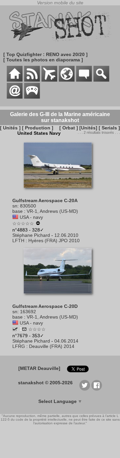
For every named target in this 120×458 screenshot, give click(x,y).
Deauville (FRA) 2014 (51, 346)
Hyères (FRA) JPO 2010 (54, 240)
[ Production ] (37, 127)
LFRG (18, 346)
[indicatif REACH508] (15, 329)
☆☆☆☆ (37, 329)
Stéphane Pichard (31, 235)
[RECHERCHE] (101, 80)
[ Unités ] (10, 127)
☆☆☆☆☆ (23, 223)
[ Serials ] (109, 127)
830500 (28, 205)
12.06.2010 (66, 235)
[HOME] (15, 80)
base (17, 211)
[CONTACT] (15, 97)
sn (14, 205)
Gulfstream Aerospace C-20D (45, 306)
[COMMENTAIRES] (84, 80)
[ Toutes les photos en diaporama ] (43, 59)
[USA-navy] (15, 217)
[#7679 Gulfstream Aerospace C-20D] (60, 297)
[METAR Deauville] (39, 368)
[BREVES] (32, 80)
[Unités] (88, 127)
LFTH (18, 240)
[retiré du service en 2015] (38, 223)
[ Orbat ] (68, 127)
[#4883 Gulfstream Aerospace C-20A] (60, 191)
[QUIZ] (32, 97)
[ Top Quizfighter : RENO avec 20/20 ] (45, 54)
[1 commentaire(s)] (24, 329)
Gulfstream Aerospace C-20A (45, 200)
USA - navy (31, 217)
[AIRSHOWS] (67, 80)
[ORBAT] (49, 80)
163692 (28, 311)
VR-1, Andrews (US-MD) (52, 211)
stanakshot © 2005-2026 (45, 382)
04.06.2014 (66, 341)
